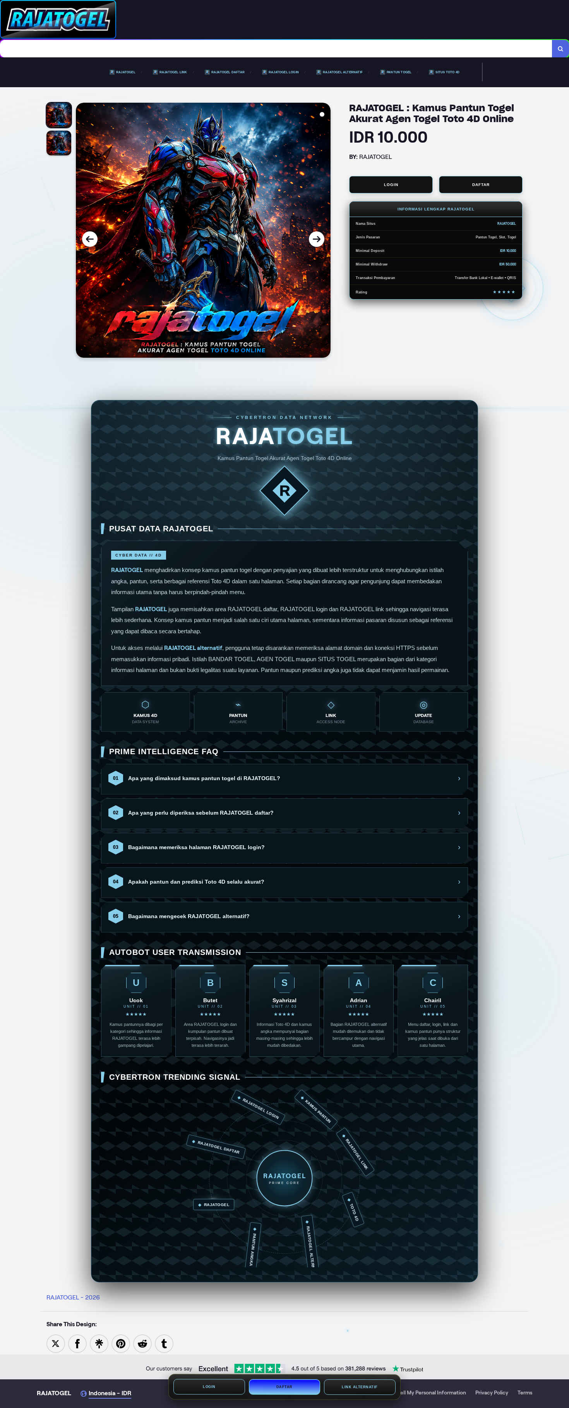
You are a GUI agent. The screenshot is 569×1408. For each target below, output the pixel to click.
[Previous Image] (90, 239)
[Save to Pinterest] (120, 1343)
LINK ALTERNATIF (360, 1387)
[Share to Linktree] (99, 1343)
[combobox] (276, 48)
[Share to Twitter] (55, 1343)
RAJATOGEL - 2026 (73, 1297)
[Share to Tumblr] (164, 1343)
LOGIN (391, 185)
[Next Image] (317, 239)
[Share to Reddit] (142, 1343)
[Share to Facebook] (77, 1343)
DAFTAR (481, 185)
